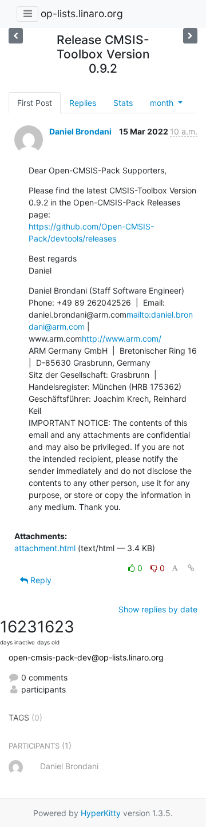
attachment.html (45, 548)
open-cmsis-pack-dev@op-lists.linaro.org (86, 657)
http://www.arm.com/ (121, 338)
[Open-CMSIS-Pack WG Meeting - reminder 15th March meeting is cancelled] (190, 35)
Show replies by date (157, 609)
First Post (34, 103)
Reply (40, 580)
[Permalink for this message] (191, 568)
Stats (123, 103)
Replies (82, 103)
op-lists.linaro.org (82, 13)
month (163, 103)
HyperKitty (101, 813)
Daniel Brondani (80, 131)
